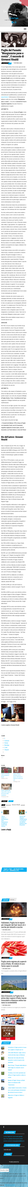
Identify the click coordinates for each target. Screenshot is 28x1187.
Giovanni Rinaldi (16, 805)
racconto (3, 807)
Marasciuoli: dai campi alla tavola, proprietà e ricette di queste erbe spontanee (16, 1060)
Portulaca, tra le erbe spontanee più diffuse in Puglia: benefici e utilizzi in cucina (17, 1075)
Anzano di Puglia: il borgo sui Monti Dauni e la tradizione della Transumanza (16, 1083)
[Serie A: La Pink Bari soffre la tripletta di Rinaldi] (6, 770)
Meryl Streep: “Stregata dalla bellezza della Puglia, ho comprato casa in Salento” (17, 1068)
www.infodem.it (5, 97)
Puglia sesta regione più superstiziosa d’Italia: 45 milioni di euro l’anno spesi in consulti (14, 963)
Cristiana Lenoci (18, 63)
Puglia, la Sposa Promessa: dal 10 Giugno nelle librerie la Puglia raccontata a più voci (18, 777)
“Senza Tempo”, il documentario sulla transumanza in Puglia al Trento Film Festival (4, 821)
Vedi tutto (12, 899)
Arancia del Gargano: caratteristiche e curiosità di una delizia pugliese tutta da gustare (23, 821)
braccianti (8, 805)
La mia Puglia (14, 18)
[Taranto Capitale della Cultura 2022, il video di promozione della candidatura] (6, 787)
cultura (11, 801)
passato (23, 805)
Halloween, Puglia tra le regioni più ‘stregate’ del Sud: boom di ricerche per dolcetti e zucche (13, 925)
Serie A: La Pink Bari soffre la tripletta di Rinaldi (5, 775)
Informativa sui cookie (10, 1185)
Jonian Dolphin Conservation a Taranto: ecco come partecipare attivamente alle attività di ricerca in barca (17, 1090)
